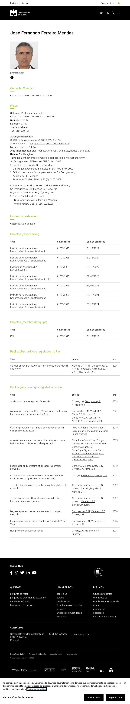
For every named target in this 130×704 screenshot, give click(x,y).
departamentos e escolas (69, 605)
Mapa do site (72, 654)
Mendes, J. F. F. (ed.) (81, 365)
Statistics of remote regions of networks (30, 401)
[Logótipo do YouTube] (34, 573)
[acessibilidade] (101, 13)
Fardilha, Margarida (83, 459)
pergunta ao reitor (19, 594)
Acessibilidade (56, 654)
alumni (96, 605)
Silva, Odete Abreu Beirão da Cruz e (88, 456)
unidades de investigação (69, 613)
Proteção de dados (17, 654)
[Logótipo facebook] (11, 573)
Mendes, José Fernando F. (85, 453)
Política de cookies (36, 689)
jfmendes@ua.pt (17, 73)
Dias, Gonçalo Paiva (90, 431)
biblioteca (61, 616)
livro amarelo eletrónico (22, 605)
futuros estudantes (102, 594)
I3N (12, 336)
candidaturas (63, 601)
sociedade (98, 613)
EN (107, 13)
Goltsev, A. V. (78, 466)
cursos (60, 597)
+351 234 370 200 (58, 634)
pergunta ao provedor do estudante (28, 597)
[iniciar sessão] (119, 3)
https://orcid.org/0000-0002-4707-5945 (41, 140)
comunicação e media (104, 616)
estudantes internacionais (106, 601)
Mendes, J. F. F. (82, 405)
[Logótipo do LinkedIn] (28, 573)
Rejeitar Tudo (115, 697)
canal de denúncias (20, 601)
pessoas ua (99, 609)
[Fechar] (124, 683)
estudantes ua (100, 597)
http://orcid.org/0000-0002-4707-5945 (49, 143)
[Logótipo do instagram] (16, 573)
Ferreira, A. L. (87, 475)
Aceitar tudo (93, 697)
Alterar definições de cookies (18, 697)
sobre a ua (62, 594)
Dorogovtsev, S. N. (94, 466)
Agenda (25, 3)
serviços (61, 609)
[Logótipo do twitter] (22, 573)
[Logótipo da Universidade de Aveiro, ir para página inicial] (20, 13)
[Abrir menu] (118, 13)
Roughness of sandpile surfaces (26, 530)
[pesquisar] (113, 13)
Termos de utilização (37, 654)
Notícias (14, 3)
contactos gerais (80, 634)
